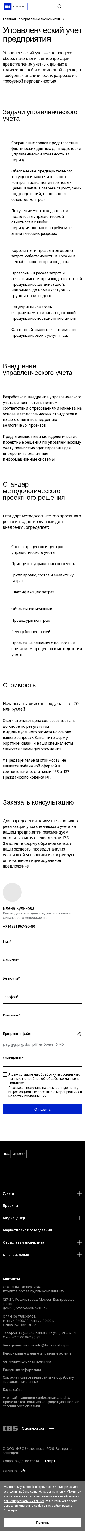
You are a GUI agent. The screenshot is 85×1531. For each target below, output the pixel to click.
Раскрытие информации (22, 1369)
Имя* (7, 942)
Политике (16, 1083)
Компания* (12, 1015)
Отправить (42, 1109)
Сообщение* (13, 1058)
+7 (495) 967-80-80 (48, 6)
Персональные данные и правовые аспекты (37, 1353)
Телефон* (11, 997)
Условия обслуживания (21, 1406)
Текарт (49, 1461)
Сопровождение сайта (21, 1461)
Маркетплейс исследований (27, 1230)
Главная (9, 19)
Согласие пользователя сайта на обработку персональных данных (38, 1379)
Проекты (10, 1205)
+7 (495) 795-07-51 (62, 1333)
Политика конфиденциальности (51, 1402)
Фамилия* (11, 960)
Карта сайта (12, 1389)
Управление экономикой (40, 19)
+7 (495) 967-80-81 (26, 1337)
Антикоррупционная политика (27, 1361)
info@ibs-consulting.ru (52, 1345)
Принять (42, 1522)
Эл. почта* (11, 978)
